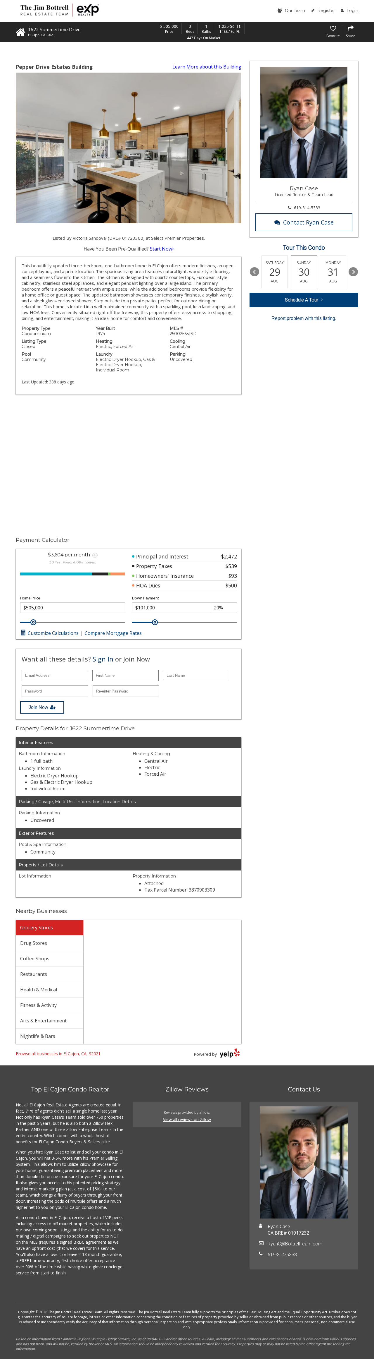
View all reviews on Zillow (187, 1119)
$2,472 (229, 556)
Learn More (206, 67)
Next (353, 272)
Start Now (161, 249)
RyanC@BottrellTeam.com (295, 1244)
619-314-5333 (307, 207)
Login (352, 10)
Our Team (295, 10)
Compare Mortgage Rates (113, 633)
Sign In (103, 658)
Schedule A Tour (301, 300)
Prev (254, 272)
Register (326, 10)
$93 (232, 575)
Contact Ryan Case (308, 222)
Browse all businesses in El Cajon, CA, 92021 (58, 1053)
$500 (231, 585)
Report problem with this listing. (303, 318)
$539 (231, 566)
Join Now (38, 707)
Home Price (30, 598)
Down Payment (145, 598)
